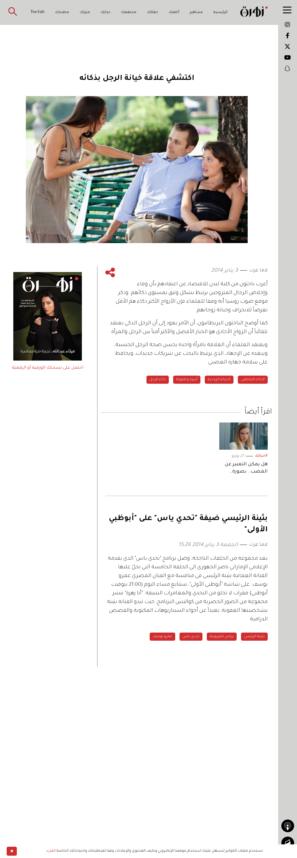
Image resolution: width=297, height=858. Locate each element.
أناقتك (174, 12)
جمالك (152, 12)
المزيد (51, 851)
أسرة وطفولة (187, 380)
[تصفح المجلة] (287, 843)
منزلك (85, 12)
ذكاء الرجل (157, 380)
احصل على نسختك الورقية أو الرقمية (47, 368)
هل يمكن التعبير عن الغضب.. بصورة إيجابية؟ (246, 468)
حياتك (106, 12)
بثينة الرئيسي (254, 637)
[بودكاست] (287, 826)
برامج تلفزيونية (222, 637)
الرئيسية (220, 12)
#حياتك (261, 456)
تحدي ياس (191, 637)
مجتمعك (128, 12)
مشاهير (196, 12)
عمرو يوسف (162, 637)
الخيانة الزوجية (219, 380)
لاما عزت (258, 270)
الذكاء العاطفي (253, 380)
